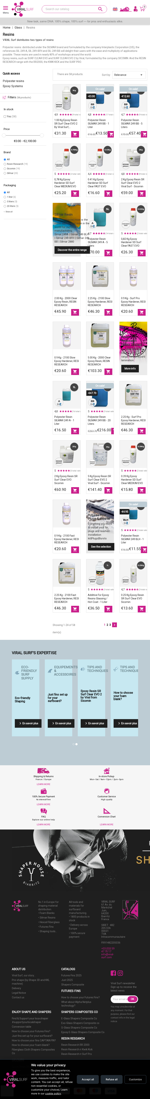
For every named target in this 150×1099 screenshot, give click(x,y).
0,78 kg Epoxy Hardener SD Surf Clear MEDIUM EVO (65, 183)
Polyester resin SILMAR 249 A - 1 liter (64, 420)
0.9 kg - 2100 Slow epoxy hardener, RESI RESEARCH (66, 361)
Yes (11, 116)
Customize (135, 1079)
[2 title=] (63, 114)
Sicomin (13, 168)
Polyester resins (13, 81)
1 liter (11, 197)
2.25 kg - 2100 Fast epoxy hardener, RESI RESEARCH (66, 598)
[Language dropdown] (115, 10)
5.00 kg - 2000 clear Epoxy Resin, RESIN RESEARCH (99, 361)
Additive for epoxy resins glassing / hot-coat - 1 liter (98, 598)
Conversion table (21, 1026)
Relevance (129, 75)
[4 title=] (68, 114)
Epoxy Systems (13, 86)
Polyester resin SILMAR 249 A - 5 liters (98, 242)
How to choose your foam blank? (31, 1045)
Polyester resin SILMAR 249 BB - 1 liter (98, 124)
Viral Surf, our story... (23, 975)
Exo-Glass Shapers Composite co (80, 1023)
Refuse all (111, 1079)
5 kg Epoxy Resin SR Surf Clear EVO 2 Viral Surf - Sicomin (99, 480)
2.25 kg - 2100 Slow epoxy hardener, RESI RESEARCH (100, 302)
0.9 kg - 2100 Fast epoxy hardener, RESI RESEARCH (66, 539)
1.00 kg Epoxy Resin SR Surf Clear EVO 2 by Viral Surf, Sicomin (65, 124)
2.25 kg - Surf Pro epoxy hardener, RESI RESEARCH (133, 420)
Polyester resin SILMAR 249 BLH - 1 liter (132, 539)
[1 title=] (60, 114)
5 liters (12, 201)
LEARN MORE (43, 784)
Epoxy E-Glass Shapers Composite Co (82, 1032)
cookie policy (53, 1093)
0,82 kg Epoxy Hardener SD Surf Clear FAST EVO (131, 242)
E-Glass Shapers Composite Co (79, 1018)
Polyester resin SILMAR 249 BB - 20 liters (99, 420)
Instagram (120, 973)
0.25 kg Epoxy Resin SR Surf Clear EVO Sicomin (132, 598)
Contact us (18, 997)
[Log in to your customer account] (136, 9)
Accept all (88, 1079)
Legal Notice (19, 992)
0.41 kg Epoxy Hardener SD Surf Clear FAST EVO (98, 183)
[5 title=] (71, 114)
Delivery (16, 988)
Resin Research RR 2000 (75, 1044)
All (8, 159)
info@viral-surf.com (107, 956)
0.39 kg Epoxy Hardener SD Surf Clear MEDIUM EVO (132, 480)
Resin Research (17, 164)
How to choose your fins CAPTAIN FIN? (34, 1040)
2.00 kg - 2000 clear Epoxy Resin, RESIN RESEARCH (65, 302)
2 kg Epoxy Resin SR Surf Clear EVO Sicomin (66, 480)
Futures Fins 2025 (71, 975)
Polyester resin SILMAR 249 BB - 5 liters (131, 124)
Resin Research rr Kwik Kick (77, 1049)
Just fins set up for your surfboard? (32, 1035)
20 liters (12, 206)
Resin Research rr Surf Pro (76, 1053)
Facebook (113, 973)
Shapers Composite (72, 984)
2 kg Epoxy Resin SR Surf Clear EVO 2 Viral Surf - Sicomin (132, 183)
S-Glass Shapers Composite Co (79, 1027)
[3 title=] (65, 114)
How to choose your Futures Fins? (80, 997)
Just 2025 (67, 980)
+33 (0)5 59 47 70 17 (108, 950)
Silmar (12, 173)
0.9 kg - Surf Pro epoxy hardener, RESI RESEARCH (133, 302)
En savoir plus (28, 723)
